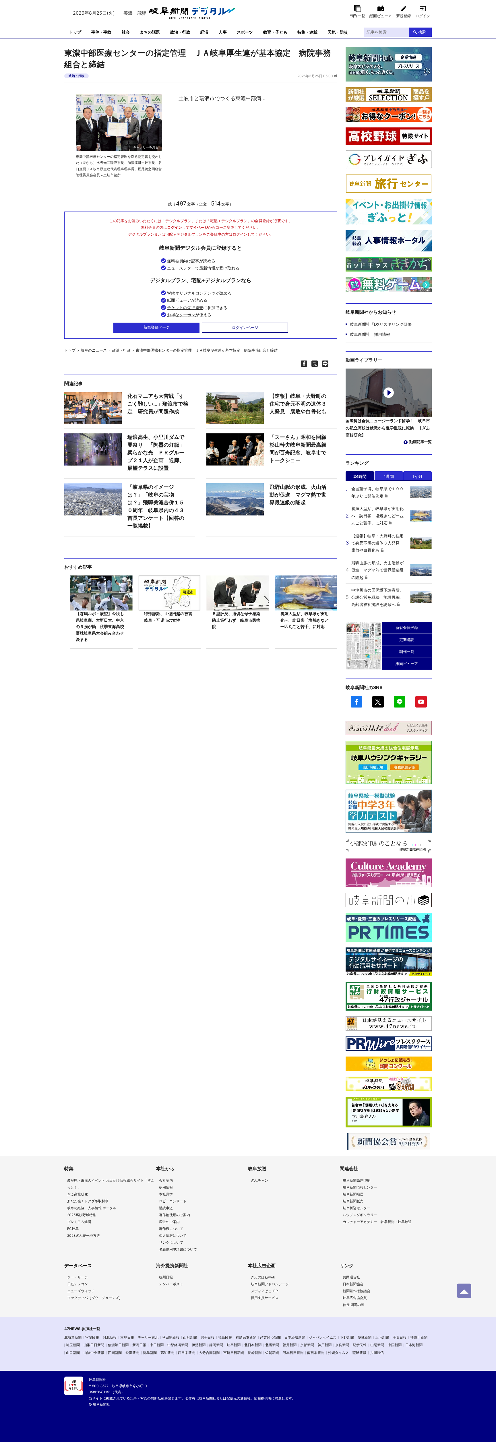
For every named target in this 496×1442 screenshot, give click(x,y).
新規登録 (403, 15)
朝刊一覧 (357, 15)
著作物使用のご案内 (174, 1215)
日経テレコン (77, 1284)
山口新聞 (73, 1352)
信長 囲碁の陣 (353, 1305)
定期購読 (406, 639)
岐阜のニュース (94, 350)
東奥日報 (127, 1337)
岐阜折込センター (356, 1208)
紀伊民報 (360, 1345)
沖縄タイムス (338, 1352)
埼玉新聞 (73, 1345)
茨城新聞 (364, 1337)
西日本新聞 (186, 1352)
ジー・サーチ (77, 1277)
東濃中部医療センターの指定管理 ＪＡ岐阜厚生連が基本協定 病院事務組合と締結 (207, 350)
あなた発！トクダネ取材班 (87, 1201)
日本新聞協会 (353, 1284)
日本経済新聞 (294, 1337)
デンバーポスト (171, 1284)
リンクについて (171, 1242)
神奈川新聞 (418, 1337)
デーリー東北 (148, 1337)
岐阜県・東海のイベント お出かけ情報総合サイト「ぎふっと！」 (110, 1183)
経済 (204, 32)
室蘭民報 (92, 1337)
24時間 (360, 476)
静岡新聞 (216, 1345)
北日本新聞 (252, 1345)
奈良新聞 (342, 1345)
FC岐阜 (73, 1228)
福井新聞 (290, 1345)
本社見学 (166, 1194)
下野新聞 (347, 1337)
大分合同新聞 (209, 1352)
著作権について (171, 1228)
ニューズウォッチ (81, 1291)
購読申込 (166, 1208)
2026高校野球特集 (81, 1215)
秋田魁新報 (170, 1337)
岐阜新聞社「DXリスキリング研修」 (383, 324)
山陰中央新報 (94, 1352)
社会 (126, 32)
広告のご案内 (169, 1222)
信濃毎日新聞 (118, 1345)
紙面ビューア (380, 15)
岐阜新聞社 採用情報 (370, 334)
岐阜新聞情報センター (360, 1187)
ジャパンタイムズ (322, 1337)
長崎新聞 (254, 1352)
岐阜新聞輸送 (353, 1194)
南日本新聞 (315, 1352)
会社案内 (166, 1180)
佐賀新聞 (272, 1352)
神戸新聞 (325, 1345)
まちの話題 (150, 32)
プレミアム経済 (79, 1222)
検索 (422, 32)
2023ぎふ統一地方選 (83, 1235)
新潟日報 (139, 1345)
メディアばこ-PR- (265, 1291)
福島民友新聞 (246, 1337)
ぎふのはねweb (263, 1277)
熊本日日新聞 (293, 1352)
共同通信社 (351, 1277)
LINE (399, 702)
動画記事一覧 (420, 441)
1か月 (417, 476)
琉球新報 (359, 1352)
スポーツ (245, 32)
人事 (223, 32)
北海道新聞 (73, 1337)
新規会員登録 (407, 627)
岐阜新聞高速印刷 (356, 1180)
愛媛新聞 (132, 1352)
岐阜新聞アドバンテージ (270, 1284)
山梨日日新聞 (94, 1345)
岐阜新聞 (234, 1345)
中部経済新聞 (177, 1345)
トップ (75, 32)
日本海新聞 (414, 1345)
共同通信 (377, 1352)
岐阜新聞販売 (353, 1201)
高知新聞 (167, 1352)
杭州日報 (166, 1277)
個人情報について (173, 1235)
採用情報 (166, 1187)
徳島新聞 (150, 1352)
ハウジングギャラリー (360, 1215)
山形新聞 (190, 1337)
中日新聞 (157, 1345)
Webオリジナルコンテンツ (191, 292)
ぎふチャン (259, 1180)
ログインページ (245, 327)
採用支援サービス (264, 1298)
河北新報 (110, 1337)
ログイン (422, 15)
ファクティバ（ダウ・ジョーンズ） (94, 1298)
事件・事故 (101, 32)
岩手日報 (207, 1337)
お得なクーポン (181, 314)
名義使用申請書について (178, 1249)
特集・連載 (307, 32)
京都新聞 (307, 1345)
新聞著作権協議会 (356, 1291)
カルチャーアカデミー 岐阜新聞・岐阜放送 (377, 1222)
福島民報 (225, 1337)
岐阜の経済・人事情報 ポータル (91, 1208)
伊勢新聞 (199, 1345)
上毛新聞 (382, 1337)
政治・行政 (180, 32)
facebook (356, 702)
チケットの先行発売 (185, 307)
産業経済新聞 (270, 1337)
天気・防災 (338, 32)
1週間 (389, 476)
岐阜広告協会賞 (355, 1298)
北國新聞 (272, 1345)
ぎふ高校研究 (77, 1194)
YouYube (421, 702)
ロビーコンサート (173, 1201)
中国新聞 (395, 1345)
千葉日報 (399, 1337)
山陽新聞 (377, 1345)
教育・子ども (275, 32)
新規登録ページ (157, 327)
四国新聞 (115, 1352)
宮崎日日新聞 (233, 1352)
